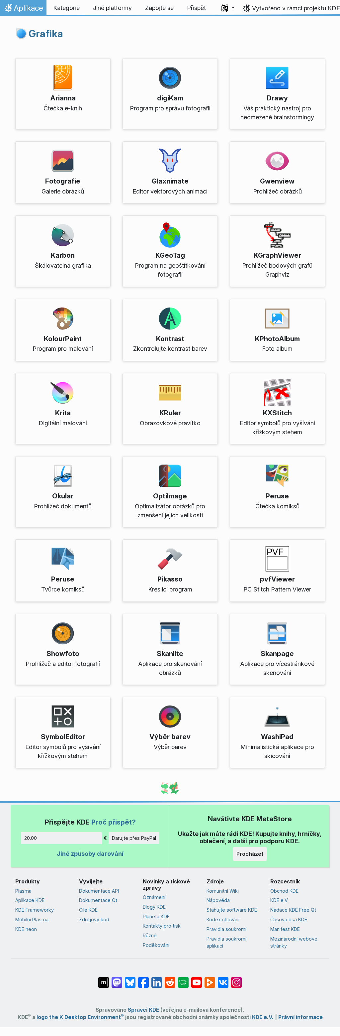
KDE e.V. (279, 900)
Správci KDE (143, 1010)
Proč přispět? (113, 822)
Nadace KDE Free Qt (293, 910)
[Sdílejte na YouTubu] (196, 979)
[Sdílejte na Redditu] (170, 979)
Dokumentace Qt (98, 900)
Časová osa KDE (288, 919)
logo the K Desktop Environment (80, 1017)
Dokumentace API (99, 891)
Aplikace (23, 9)
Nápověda (218, 900)
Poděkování (156, 945)
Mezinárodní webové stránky (293, 942)
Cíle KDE (88, 910)
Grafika (46, 33)
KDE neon (26, 929)
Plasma (23, 891)
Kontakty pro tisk (162, 926)
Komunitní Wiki (223, 891)
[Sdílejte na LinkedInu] (156, 979)
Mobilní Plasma (31, 919)
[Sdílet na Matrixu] (103, 979)
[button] (228, 8)
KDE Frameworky (34, 910)
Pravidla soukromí (226, 929)
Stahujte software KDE (232, 910)
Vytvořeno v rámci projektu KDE (296, 8)
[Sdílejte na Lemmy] (183, 979)
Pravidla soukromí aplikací (226, 942)
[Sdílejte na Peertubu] (210, 979)
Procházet (249, 853)
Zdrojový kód (94, 919)
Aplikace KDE (29, 900)
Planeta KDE (156, 916)
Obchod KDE (284, 891)
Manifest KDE (285, 929)
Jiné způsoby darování (90, 853)
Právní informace (300, 1017)
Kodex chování (223, 919)
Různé (150, 935)
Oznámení (154, 897)
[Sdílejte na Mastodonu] (117, 979)
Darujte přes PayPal (134, 838)
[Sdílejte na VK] (223, 979)
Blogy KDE (154, 907)
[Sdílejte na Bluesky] (130, 979)
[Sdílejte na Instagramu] (236, 979)
